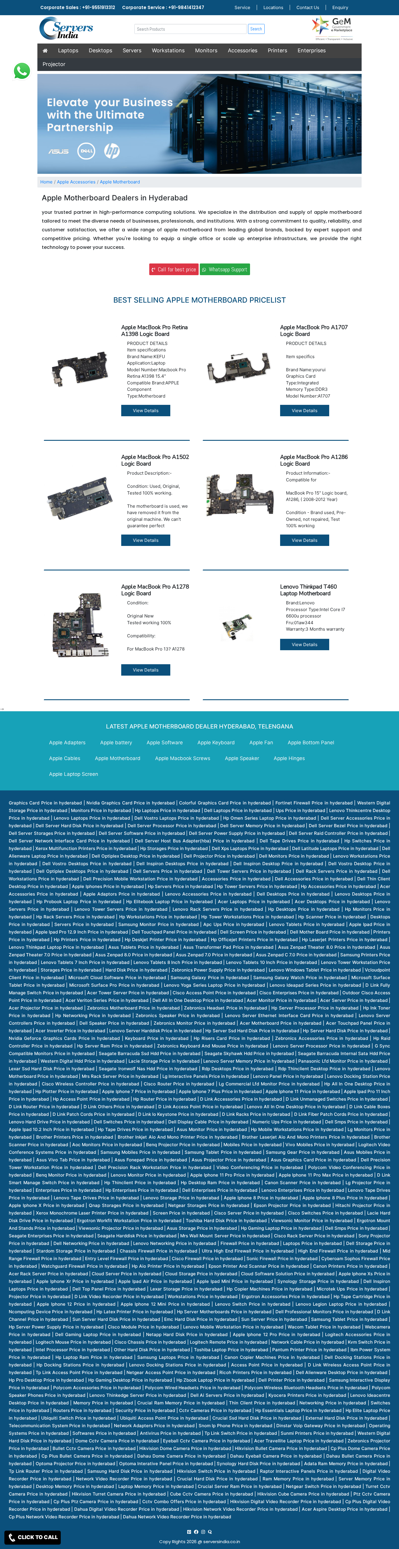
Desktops (100, 50)
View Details (146, 410)
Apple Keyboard (216, 742)
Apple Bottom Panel (311, 742)
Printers (277, 50)
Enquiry (340, 7)
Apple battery (116, 742)
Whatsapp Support (226, 269)
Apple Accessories (76, 182)
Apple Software (165, 742)
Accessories (242, 50)
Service (242, 7)
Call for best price (175, 269)
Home (46, 182)
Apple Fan (261, 742)
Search (256, 29)
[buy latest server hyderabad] (210, 1532)
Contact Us (307, 7)
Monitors (206, 50)
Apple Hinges (289, 758)
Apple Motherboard (120, 182)
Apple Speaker (242, 758)
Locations (273, 7)
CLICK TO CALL (37, 1537)
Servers (132, 50)
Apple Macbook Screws (182, 758)
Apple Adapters (67, 742)
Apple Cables (64, 758)
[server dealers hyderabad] (189, 1532)
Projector (54, 64)
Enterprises (312, 50)
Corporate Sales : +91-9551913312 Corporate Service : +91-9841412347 (122, 7)
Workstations (168, 50)
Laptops (68, 50)
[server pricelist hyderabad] (203, 1532)
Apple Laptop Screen (73, 774)
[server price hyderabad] (196, 1532)
